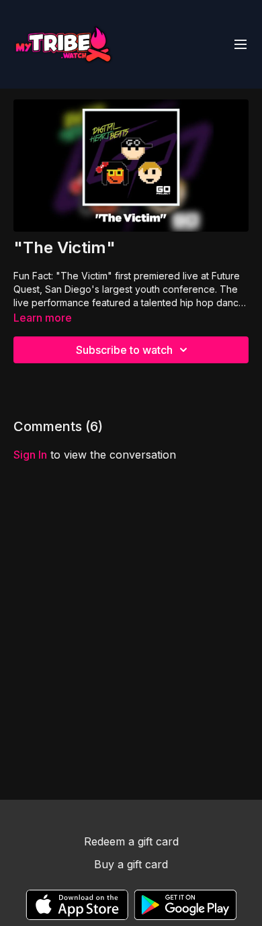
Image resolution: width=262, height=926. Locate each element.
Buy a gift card (131, 864)
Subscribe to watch (124, 350)
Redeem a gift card (131, 841)
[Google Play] (185, 905)
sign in (30, 454)
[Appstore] (77, 905)
